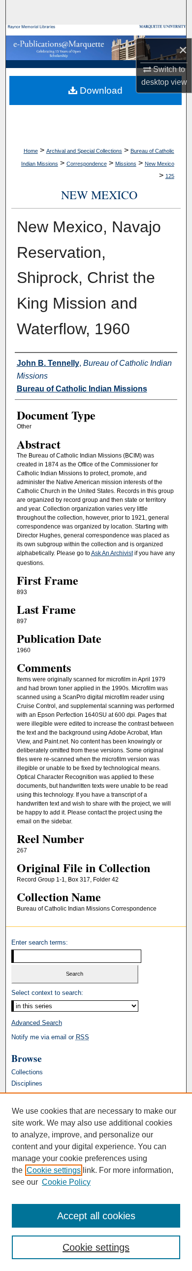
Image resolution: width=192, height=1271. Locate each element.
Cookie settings (54, 1170)
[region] (96, 1182)
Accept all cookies (96, 1215)
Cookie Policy (66, 1182)
